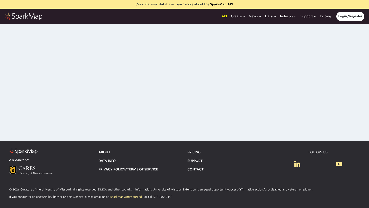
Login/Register (350, 16)
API (224, 16)
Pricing (325, 16)
